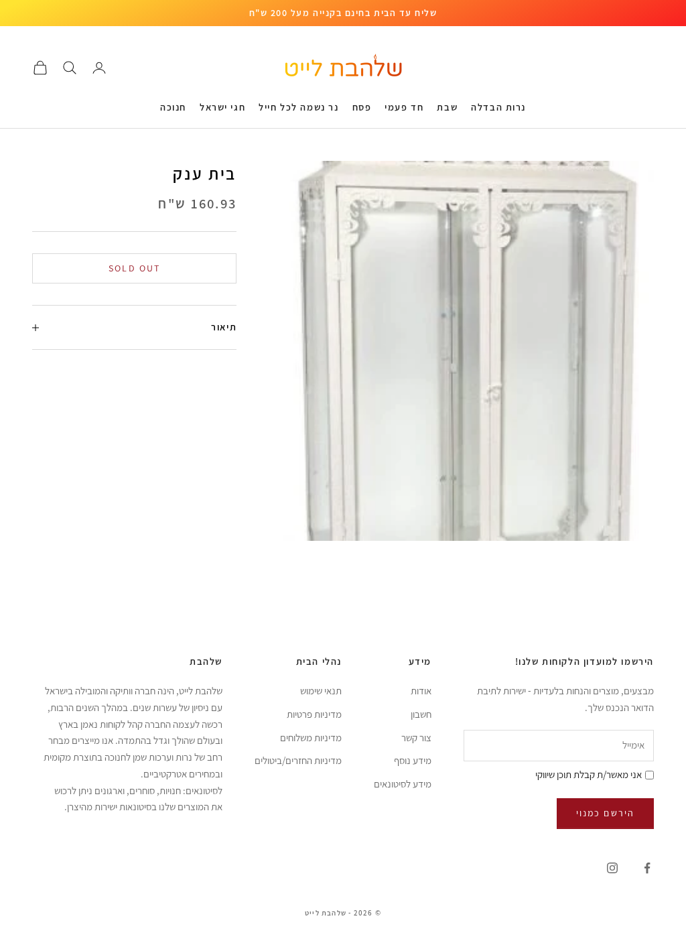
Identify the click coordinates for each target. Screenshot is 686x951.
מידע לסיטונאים (402, 783)
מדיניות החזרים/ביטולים (298, 760)
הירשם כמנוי (605, 813)
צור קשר (416, 737)
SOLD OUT (134, 268)
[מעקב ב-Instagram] (612, 868)
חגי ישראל (222, 107)
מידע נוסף (412, 760)
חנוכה (173, 107)
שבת (447, 107)
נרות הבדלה (498, 107)
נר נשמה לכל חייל (298, 107)
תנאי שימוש (321, 690)
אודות (421, 690)
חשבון (421, 714)
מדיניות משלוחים (311, 737)
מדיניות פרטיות (314, 714)
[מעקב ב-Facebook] (647, 868)
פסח (362, 107)
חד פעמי (404, 107)
